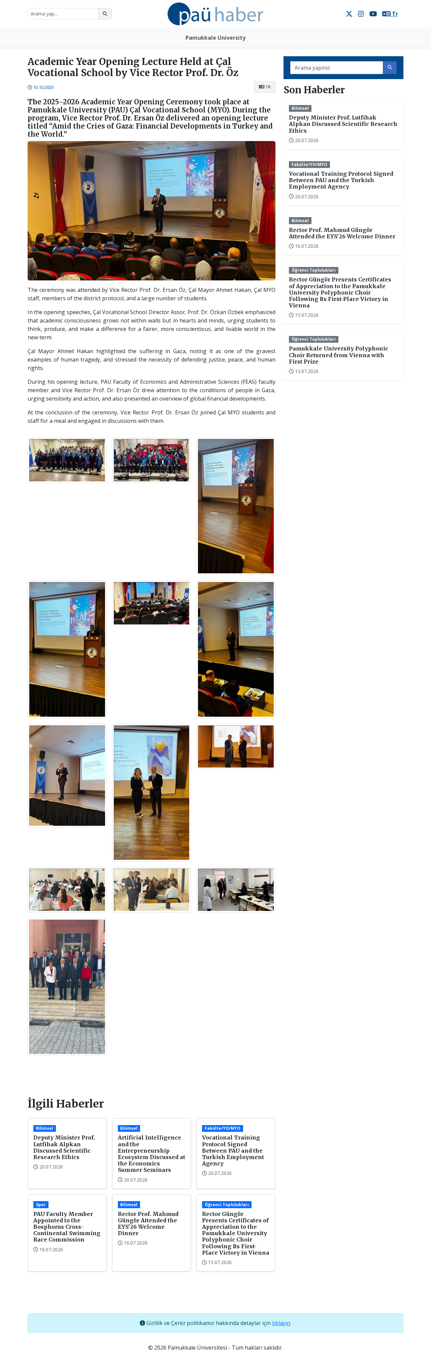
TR (268, 87)
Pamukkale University (215, 37)
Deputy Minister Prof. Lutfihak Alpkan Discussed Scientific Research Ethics (64, 1147)
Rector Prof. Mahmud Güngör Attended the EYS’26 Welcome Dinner (148, 1224)
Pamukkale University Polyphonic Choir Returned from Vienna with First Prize (338, 355)
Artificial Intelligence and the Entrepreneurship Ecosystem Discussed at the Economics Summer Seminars (151, 1153)
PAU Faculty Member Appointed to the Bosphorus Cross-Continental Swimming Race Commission (66, 1227)
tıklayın (281, 1323)
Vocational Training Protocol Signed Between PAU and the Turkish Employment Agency (233, 1150)
